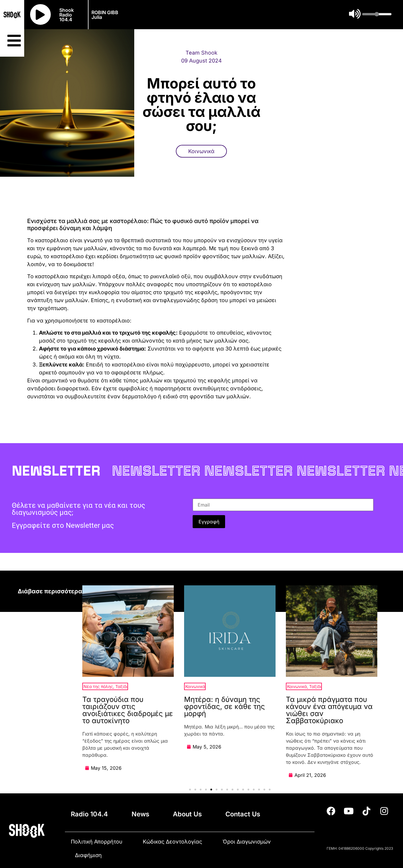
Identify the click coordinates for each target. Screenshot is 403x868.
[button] (190, 789)
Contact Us (242, 814)
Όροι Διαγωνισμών (246, 841)
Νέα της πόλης (98, 686)
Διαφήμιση (88, 855)
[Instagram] (384, 811)
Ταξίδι (121, 686)
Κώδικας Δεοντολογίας (172, 841)
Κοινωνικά (201, 151)
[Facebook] (331, 811)
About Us (187, 814)
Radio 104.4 (89, 814)
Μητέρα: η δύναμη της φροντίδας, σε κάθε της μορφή (224, 706)
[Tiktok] (366, 811)
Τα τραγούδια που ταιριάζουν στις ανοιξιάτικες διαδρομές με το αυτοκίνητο (127, 710)
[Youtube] (349, 811)
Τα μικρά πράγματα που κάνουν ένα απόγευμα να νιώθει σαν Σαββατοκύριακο (329, 710)
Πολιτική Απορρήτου (96, 841)
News (140, 814)
